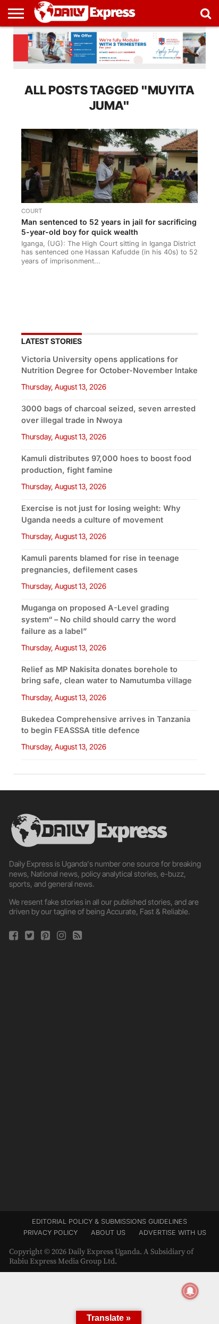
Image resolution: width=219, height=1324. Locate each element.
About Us (108, 1233)
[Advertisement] (109, 1073)
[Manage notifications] (190, 1291)
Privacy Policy (50, 1233)
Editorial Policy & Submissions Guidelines (109, 1221)
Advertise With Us (172, 1233)
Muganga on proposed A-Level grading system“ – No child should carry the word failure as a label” (98, 619)
